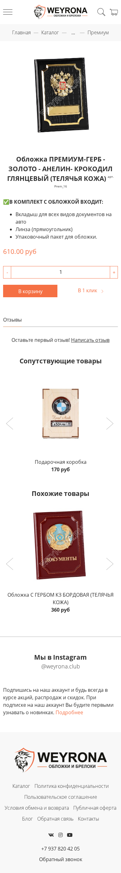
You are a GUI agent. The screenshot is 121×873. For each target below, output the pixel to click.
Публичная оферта (94, 807)
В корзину (30, 291)
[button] (10, 424)
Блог (27, 818)
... (73, 32)
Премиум (98, 32)
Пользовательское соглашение (60, 796)
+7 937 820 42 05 (60, 848)
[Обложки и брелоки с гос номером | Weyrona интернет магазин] (61, 12)
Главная (21, 32)
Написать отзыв (90, 340)
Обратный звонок (60, 859)
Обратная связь (55, 818)
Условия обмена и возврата (37, 807)
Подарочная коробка (61, 461)
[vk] (51, 835)
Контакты (88, 818)
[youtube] (70, 835)
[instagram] (60, 835)
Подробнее (69, 712)
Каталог (50, 32)
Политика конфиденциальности (71, 786)
